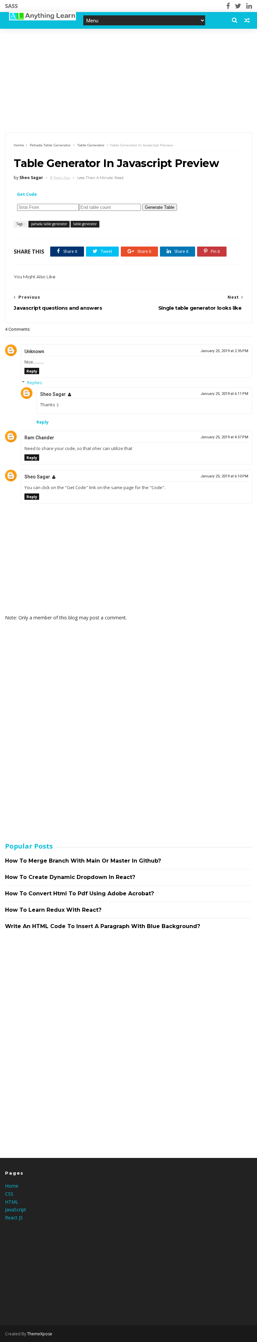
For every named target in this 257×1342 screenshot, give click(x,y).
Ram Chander (39, 437)
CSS (9, 1194)
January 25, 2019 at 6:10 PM (224, 476)
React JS (14, 1217)
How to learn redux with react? (53, 910)
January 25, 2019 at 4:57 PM (224, 437)
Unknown (34, 351)
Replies (34, 383)
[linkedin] (249, 6)
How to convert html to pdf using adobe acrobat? (79, 893)
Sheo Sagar (53, 394)
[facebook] (228, 6)
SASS (11, 6)
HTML (11, 1202)
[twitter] (238, 6)
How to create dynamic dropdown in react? (70, 877)
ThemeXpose (39, 1334)
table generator (90, 145)
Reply (31, 371)
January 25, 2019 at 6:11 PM (224, 394)
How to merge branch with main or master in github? (83, 861)
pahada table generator (50, 145)
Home (19, 145)
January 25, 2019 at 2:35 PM (224, 351)
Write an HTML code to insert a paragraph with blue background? (102, 926)
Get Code (27, 194)
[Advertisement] (128, 80)
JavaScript (15, 1209)
